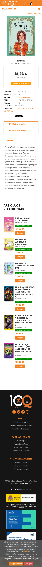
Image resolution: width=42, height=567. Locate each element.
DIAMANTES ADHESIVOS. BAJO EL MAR (24, 265)
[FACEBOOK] (14, 412)
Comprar (20, 233)
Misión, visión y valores (21, 466)
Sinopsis (10, 141)
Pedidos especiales (21, 469)
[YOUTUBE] (27, 412)
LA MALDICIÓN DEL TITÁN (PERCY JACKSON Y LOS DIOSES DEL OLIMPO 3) (24, 320)
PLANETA (22, 92)
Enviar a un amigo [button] (18, 130)
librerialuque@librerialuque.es (21, 426)
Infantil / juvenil (24, 97)
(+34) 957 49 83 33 (21, 422)
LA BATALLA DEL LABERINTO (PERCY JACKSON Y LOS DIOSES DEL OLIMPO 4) (24, 349)
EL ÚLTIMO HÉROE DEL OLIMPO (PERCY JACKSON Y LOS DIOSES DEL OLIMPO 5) (25, 292)
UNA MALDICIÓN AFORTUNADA (22, 219)
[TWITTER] (18, 412)
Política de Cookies (21, 447)
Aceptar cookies (16, 564)
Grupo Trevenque (26, 484)
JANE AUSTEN (27, 64)
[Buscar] (39, 9)
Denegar (29, 564)
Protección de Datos (21, 444)
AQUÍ (26, 551)
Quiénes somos (21, 463)
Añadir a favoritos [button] (18, 124)
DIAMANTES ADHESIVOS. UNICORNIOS (21, 242)
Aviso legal (21, 441)
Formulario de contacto (21, 429)
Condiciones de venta (21, 451)
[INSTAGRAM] (23, 412)
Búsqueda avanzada (34, 13)
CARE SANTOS (15, 64)
